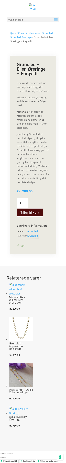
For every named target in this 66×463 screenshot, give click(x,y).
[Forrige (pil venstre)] (1, 457)
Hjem (13, 33)
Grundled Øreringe (21, 37)
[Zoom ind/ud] (1, 453)
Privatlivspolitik (10, 461)
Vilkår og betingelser (49, 461)
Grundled (47, 33)
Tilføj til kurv (30, 212)
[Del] (8, 453)
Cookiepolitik (29, 461)
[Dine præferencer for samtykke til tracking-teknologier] (60, 457)
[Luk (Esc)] (11, 453)
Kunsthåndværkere (29, 33)
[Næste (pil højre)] (4, 457)
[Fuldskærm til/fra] (4, 453)
